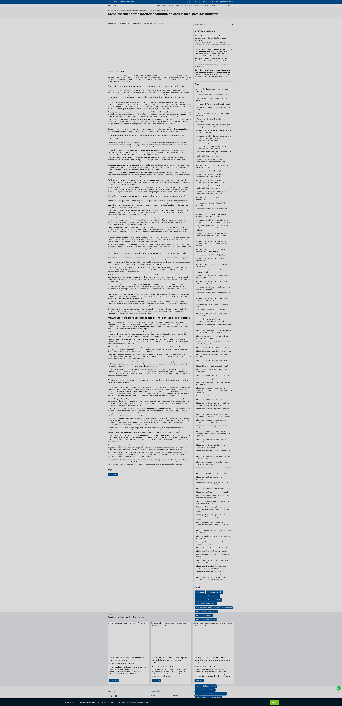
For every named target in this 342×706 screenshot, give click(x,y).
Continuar (275, 702)
